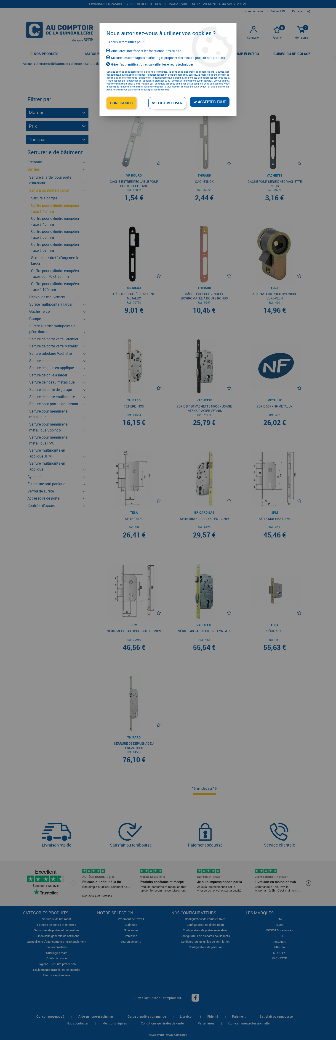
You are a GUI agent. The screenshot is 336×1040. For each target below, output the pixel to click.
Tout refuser (169, 103)
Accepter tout (211, 101)
